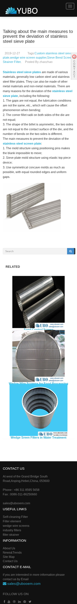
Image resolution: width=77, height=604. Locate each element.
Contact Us (10, 561)
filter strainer (11, 534)
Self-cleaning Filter (15, 516)
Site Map (9, 556)
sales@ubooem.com (16, 503)
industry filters (12, 530)
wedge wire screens (16, 525)
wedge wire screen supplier (28, 57)
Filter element (12, 521)
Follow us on (16, 594)
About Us (9, 548)
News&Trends (12, 552)
